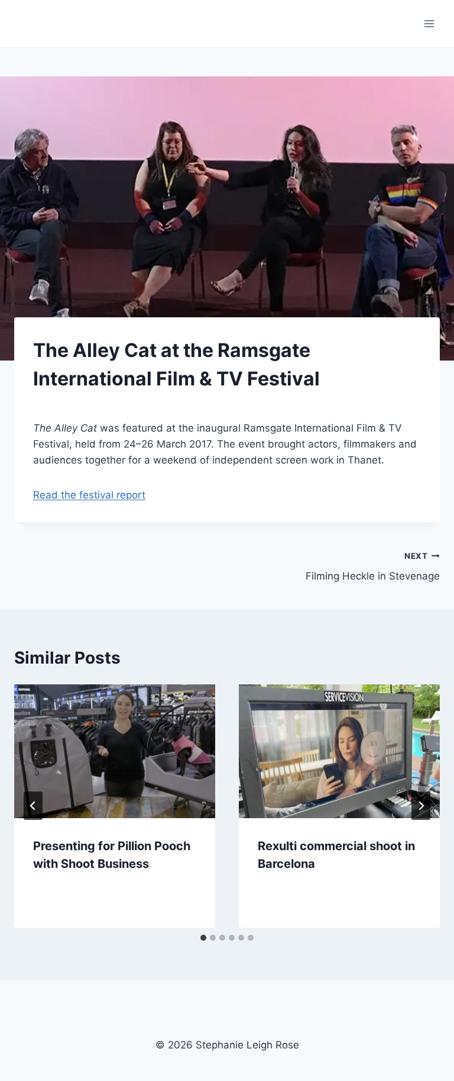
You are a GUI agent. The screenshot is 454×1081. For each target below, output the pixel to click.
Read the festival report (89, 495)
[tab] (203, 938)
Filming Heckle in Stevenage (373, 567)
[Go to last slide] (33, 806)
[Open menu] (429, 23)
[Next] (420, 806)
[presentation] (114, 751)
